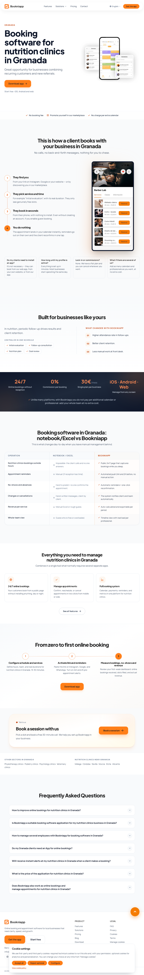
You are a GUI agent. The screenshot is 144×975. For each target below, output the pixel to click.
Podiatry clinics (31, 764)
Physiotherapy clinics (13, 764)
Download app (16, 83)
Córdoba (86, 764)
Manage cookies (117, 942)
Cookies (113, 934)
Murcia (102, 764)
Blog (77, 938)
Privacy (113, 930)
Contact (84, 6)
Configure (55, 963)
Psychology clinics (47, 764)
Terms (112, 938)
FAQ (112, 926)
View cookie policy (19, 968)
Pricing (73, 6)
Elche (108, 764)
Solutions (60, 6)
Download (79, 942)
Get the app (131, 6)
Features (48, 6)
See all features (70, 611)
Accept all (19, 963)
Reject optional (37, 963)
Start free (35, 939)
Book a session (111, 730)
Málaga (78, 764)
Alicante (116, 764)
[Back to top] (135, 911)
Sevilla (94, 764)
